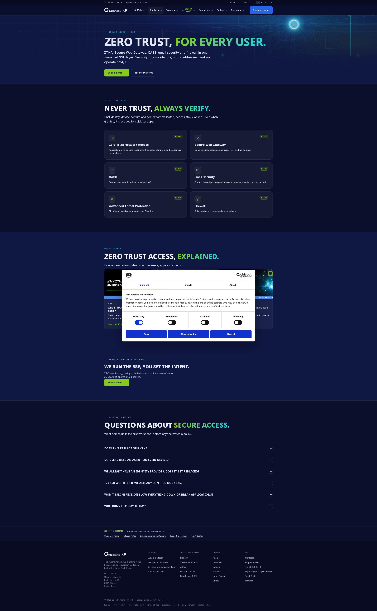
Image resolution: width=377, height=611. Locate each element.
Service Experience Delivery (153, 536)
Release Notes (129, 536)
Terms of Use (153, 605)
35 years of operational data (161, 567)
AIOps (183, 567)
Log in (232, 2)
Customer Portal (111, 536)
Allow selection (188, 334)
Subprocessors (168, 605)
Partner (221, 10)
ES (271, 2)
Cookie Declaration (186, 605)
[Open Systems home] (116, 10)
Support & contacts (178, 536)
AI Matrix (139, 10)
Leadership (218, 562)
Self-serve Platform (189, 562)
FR (266, 2)
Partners (217, 571)
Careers (216, 567)
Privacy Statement (136, 605)
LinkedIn (249, 581)
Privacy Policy (119, 605)
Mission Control (187, 571)
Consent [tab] (144, 285)
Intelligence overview (158, 562)
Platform (154, 10)
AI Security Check (156, 571)
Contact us (250, 558)
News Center (219, 576)
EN (258, 2)
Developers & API (188, 576)
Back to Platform (143, 72)
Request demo (261, 10)
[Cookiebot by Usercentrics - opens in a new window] (239, 275)
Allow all (230, 334)
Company (236, 10)
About (215, 558)
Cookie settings (205, 605)
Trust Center (197, 536)
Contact (246, 2)
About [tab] (232, 285)
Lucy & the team (155, 558)
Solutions (171, 10)
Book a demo (117, 72)
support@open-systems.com (258, 571)
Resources (204, 10)
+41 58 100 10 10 (253, 567)
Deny (146, 334)
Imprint (107, 605)
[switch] (172, 322)
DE (262, 2)
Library (216, 581)
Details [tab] (188, 285)
